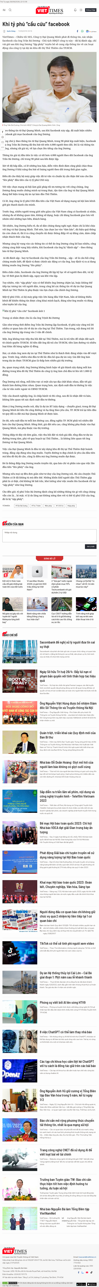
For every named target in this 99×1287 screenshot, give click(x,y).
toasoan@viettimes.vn (87, 1257)
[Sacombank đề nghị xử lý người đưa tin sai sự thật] (19, 651)
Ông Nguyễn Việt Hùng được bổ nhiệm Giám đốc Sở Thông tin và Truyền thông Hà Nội (68, 705)
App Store (81, 1284)
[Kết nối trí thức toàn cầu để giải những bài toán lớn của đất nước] (12, 572)
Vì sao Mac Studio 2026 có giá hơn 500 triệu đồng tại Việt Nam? (36, 585)
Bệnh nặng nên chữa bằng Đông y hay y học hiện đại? (36, 616)
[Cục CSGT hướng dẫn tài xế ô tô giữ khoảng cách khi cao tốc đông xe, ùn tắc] (61, 604)
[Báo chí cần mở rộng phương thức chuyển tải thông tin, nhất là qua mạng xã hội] (19, 1129)
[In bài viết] (82, 31)
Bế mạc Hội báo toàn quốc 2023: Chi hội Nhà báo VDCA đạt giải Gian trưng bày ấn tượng (66, 827)
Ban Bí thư (41, 928)
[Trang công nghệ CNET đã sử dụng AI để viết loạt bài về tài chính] (19, 1159)
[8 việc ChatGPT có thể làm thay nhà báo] (19, 1041)
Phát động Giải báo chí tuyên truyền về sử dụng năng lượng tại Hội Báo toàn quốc (67, 855)
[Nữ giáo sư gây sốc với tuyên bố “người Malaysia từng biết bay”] (12, 604)
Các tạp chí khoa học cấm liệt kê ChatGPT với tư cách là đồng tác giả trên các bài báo (68, 1063)
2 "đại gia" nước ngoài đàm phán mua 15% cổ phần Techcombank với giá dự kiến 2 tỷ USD (61, 587)
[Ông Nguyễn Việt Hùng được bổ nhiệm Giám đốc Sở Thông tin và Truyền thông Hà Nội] (19, 712)
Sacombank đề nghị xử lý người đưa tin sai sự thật (67, 644)
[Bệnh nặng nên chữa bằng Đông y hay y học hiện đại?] (37, 604)
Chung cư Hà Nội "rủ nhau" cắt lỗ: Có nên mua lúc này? (85, 584)
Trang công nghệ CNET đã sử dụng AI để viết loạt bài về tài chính (66, 1152)
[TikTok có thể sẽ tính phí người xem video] (19, 952)
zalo (83, 1272)
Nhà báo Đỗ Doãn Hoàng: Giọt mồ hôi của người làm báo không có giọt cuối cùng (66, 764)
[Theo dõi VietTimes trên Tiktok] (91, 1272)
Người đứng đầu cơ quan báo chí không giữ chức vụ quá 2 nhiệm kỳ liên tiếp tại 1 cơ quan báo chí (67, 916)
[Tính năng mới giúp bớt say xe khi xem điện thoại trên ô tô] (86, 604)
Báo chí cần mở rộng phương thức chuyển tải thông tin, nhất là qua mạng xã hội (67, 1122)
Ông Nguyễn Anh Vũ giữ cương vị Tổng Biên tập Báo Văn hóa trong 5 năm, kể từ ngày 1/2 (68, 1095)
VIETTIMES (49, 10)
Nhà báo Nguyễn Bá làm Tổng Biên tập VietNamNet (64, 1211)
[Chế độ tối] (80, 10)
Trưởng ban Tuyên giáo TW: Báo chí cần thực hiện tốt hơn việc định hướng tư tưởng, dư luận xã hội (65, 1183)
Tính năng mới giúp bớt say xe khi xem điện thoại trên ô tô (85, 616)
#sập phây (71, 506)
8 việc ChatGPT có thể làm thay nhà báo (66, 1032)
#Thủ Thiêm (36, 506)
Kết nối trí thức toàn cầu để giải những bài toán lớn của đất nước (12, 584)
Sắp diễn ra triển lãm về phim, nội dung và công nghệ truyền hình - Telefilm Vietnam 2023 (67, 796)
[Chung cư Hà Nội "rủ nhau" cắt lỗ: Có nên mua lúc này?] (86, 572)
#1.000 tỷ (59, 506)
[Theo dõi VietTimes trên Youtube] (87, 1272)
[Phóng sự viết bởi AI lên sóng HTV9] (19, 1011)
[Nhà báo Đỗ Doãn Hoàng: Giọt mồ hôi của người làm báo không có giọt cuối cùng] (19, 771)
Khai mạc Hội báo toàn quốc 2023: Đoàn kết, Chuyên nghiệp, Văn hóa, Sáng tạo (66, 884)
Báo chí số (10, 635)
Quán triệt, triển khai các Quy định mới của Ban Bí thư (68, 735)
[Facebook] (77, 31)
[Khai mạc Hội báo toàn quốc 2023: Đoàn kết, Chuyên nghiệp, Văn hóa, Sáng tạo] (19, 891)
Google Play (92, 1284)
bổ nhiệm (64, 1219)
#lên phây (48, 506)
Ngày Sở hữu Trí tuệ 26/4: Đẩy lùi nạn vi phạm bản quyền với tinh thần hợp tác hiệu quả (68, 676)
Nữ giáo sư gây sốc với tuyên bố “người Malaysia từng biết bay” (12, 618)
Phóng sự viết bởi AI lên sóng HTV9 (62, 1002)
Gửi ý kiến (90, 546)
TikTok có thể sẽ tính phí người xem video (67, 943)
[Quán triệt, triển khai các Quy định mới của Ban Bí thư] (19, 742)
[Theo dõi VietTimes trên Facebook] (79, 1272)
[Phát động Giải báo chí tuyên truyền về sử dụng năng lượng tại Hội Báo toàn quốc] (19, 862)
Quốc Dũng (11, 31)
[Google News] (91, 31)
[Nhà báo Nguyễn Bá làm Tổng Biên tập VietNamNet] (19, 1218)
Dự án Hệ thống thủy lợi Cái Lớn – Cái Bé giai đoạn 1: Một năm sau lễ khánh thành (66, 975)
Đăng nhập (90, 10)
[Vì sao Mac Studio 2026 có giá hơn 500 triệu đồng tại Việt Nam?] (37, 572)
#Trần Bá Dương (21, 506)
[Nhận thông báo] (75, 10)
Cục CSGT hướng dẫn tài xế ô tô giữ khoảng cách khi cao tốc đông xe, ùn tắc (61, 618)
